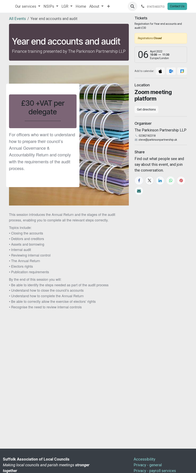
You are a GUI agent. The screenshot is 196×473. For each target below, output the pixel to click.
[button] (132, 6)
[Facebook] (139, 180)
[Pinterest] (181, 180)
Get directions (146, 109)
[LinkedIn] (160, 180)
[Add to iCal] (160, 71)
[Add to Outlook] (171, 71)
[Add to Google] (182, 71)
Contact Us (177, 6)
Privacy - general (148, 465)
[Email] (139, 191)
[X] (149, 180)
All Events (17, 18)
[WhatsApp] (170, 180)
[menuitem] (28, 6)
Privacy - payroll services (155, 470)
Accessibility (144, 459)
